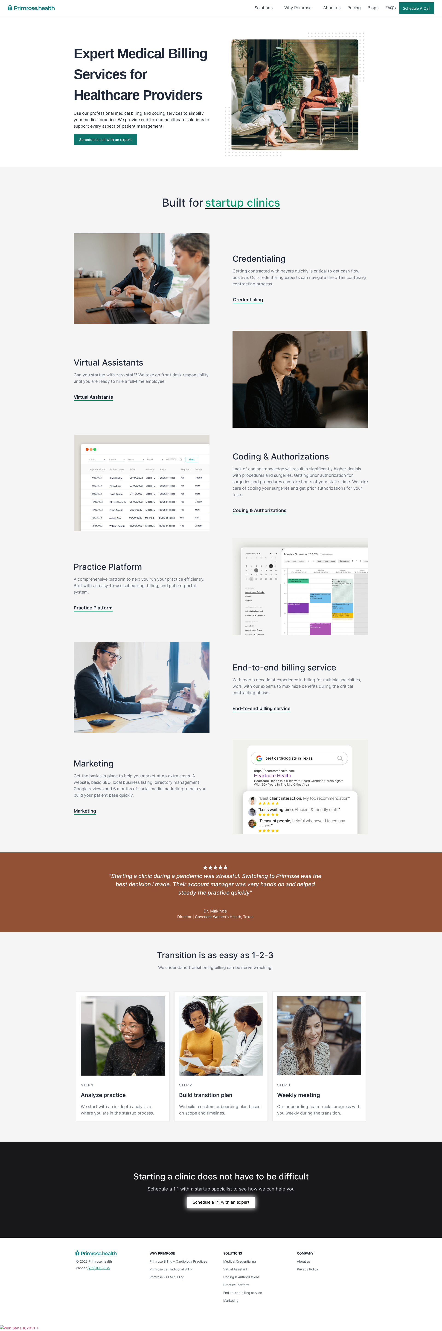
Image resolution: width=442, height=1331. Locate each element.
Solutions (264, 7)
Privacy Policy (307, 1269)
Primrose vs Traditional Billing (171, 1269)
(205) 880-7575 (98, 1268)
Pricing (354, 7)
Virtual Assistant (235, 1269)
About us (331, 7)
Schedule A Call (416, 8)
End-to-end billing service (242, 1293)
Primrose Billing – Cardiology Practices (178, 1261)
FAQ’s (390, 7)
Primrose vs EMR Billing (167, 1277)
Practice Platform (236, 1285)
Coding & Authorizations (241, 1277)
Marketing (230, 1300)
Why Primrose (297, 7)
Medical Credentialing (239, 1261)
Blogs (373, 7)
